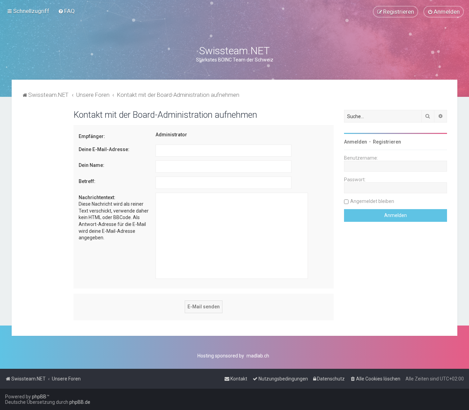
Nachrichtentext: (97, 197)
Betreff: (87, 181)
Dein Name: (91, 165)
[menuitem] (66, 11)
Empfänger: (92, 136)
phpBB (39, 396)
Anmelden (355, 142)
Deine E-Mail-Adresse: (104, 149)
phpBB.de (79, 402)
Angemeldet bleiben (372, 201)
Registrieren (387, 142)
